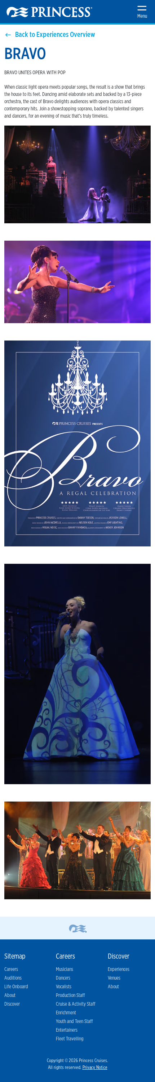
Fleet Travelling (70, 1038)
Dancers (63, 978)
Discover (12, 1004)
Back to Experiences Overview (55, 34)
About (9, 995)
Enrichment (66, 1012)
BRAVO (25, 54)
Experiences (118, 969)
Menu (142, 16)
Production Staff (70, 995)
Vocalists (63, 986)
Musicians (64, 969)
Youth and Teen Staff (74, 1021)
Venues (114, 978)
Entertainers (67, 1030)
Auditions (13, 978)
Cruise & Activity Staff (75, 1004)
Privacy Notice (95, 1067)
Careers (11, 969)
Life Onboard (16, 986)
